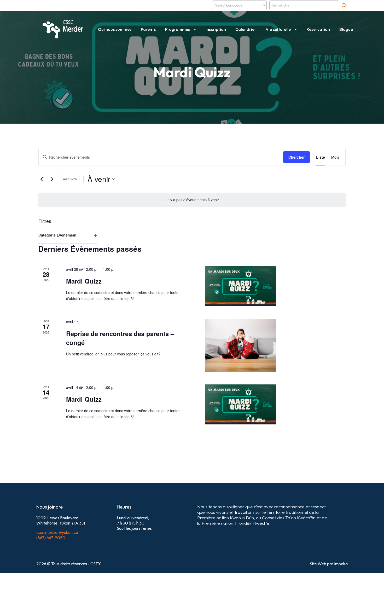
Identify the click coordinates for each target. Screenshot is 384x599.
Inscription (216, 29)
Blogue (346, 29)
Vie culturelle (278, 29)
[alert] (192, 200)
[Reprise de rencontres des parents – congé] (240, 345)
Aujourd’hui (71, 179)
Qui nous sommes (114, 29)
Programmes (177, 29)
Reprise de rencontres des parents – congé (120, 338)
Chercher (296, 157)
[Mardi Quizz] (240, 286)
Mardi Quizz (84, 281)
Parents (148, 29)
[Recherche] (344, 5)
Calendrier (245, 29)
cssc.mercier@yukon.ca (57, 532)
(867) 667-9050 (50, 537)
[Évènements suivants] (52, 179)
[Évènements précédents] (41, 179)
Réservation (318, 29)
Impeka (341, 563)
